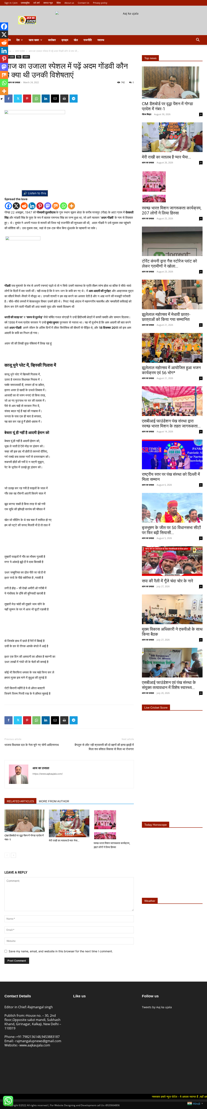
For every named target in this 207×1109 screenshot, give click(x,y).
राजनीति (87, 40)
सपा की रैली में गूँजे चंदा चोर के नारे (167, 581)
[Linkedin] (46, 99)
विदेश (59, 2)
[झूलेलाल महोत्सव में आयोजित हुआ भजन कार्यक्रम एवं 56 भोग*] (172, 348)
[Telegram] (74, 99)
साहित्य (26, 56)
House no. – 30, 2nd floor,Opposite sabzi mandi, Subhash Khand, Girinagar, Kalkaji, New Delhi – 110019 (32, 1021)
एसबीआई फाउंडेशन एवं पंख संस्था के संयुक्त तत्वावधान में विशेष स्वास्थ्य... (169, 685)
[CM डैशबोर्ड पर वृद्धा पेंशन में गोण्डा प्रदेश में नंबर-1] (24, 821)
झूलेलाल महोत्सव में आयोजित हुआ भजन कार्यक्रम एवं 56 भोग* (171, 370)
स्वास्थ (100, 40)
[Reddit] (24, 205)
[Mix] (55, 205)
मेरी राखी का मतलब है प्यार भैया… (64, 840)
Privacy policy (100, 2)
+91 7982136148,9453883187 (38, 1036)
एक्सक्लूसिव (25, 2)
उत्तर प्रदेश (20, 51)
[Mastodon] (47, 205)
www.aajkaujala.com (34, 1045)
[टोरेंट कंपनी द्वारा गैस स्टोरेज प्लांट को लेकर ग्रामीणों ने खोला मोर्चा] (172, 241)
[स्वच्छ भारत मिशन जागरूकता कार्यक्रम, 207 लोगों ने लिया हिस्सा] (114, 825)
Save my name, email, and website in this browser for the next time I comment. (61, 951)
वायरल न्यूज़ (48, 2)
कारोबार (52, 40)
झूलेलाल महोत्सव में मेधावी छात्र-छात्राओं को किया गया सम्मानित (166, 317)
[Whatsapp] (63, 205)
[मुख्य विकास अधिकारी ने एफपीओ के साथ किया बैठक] (172, 609)
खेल (76, 40)
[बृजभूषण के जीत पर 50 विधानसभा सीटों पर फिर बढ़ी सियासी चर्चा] (172, 508)
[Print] (64, 99)
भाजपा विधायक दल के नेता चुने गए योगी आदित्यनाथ (31, 745)
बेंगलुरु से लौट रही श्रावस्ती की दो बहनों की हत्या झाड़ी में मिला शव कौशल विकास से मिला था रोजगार (104, 747)
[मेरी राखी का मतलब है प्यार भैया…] (69, 823)
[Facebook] (8, 205)
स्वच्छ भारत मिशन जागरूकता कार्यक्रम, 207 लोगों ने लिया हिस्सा (171, 210)
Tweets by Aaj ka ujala (157, 1007)
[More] (71, 205)
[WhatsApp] (36, 99)
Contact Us (83, 2)
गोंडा (18, 56)
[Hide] (1, 99)
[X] (16, 205)
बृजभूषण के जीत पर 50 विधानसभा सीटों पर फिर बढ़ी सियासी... (171, 530)
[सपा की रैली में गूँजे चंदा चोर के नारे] (172, 561)
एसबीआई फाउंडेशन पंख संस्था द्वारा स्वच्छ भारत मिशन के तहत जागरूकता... (171, 423)
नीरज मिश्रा (146, 114)
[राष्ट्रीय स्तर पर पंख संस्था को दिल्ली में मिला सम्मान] (172, 454)
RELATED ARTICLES (20, 801)
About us (69, 2)
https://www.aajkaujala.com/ (48, 773)
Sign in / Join (11, 2)
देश (18, 40)
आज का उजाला (14, 82)
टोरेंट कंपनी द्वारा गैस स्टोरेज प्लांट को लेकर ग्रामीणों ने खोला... (169, 264)
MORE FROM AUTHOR (54, 801)
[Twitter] (18, 99)
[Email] (55, 99)
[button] (198, 40)
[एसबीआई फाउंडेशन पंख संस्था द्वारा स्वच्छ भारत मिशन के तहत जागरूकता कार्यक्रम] (172, 401)
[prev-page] (7, 855)
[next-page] (13, 855)
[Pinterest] (27, 99)
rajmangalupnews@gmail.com (38, 1041)
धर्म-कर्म (36, 2)
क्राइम (64, 40)
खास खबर (34, 40)
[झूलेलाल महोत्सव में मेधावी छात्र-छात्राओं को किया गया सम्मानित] (172, 294)
